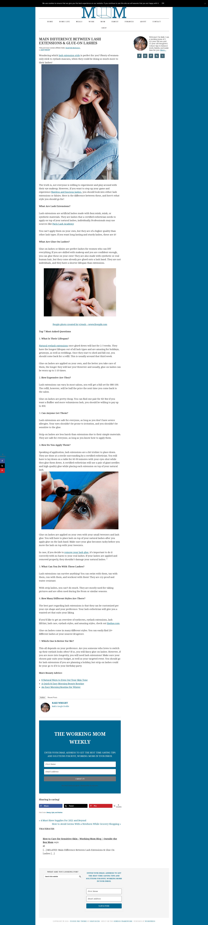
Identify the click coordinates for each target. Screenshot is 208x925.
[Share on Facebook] (2, 460)
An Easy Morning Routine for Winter (61, 687)
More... (163, 50)
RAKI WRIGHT (60, 703)
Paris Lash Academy (63, 224)
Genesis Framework (123, 921)
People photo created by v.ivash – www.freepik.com (80, 324)
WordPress (150, 921)
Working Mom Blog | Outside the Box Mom (104, 8)
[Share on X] (2, 465)
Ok (163, 3)
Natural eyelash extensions (53, 345)
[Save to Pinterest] (2, 470)
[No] (205, 3)
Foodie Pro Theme (78, 921)
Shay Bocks (95, 921)
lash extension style (69, 55)
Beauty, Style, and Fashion (54, 812)
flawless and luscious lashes (66, 192)
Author (42, 697)
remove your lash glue (76, 552)
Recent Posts (52, 697)
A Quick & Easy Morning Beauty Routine (62, 683)
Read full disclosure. (73, 48)
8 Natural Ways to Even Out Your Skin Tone (64, 680)
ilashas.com (113, 623)
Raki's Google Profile (60, 706)
